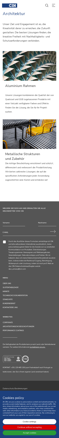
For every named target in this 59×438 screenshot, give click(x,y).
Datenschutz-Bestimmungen (15, 388)
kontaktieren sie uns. (37, 347)
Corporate (8, 322)
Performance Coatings (13, 330)
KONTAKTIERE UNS (10, 307)
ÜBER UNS (7, 283)
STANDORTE (8, 299)
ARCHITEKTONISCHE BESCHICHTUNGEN (18, 326)
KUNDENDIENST (9, 303)
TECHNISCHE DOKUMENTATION (15, 295)
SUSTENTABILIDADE (11, 287)
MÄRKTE (6, 291)
